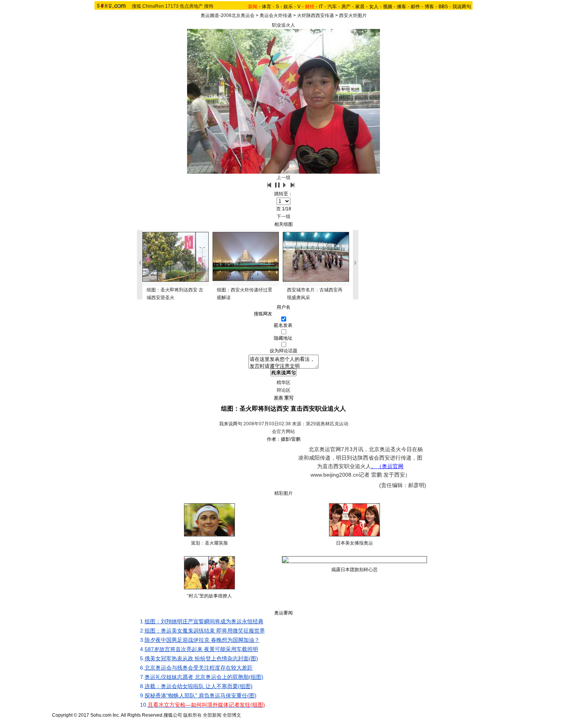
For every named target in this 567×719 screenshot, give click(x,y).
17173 (172, 6)
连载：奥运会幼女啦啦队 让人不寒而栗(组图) (199, 686)
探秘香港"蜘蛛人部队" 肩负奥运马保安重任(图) (200, 695)
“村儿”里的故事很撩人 (209, 596)
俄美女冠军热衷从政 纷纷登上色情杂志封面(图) (201, 658)
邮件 (415, 6)
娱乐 (288, 6)
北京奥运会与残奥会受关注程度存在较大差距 (199, 668)
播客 (401, 6)
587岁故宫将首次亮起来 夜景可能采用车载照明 (201, 649)
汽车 (332, 6)
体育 (266, 6)
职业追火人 (283, 25)
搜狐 (136, 6)
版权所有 (192, 715)
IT (321, 6)
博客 (429, 6)
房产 (346, 6)
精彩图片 (283, 493)
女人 (373, 6)
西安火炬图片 (353, 15)
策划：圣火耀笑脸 (209, 543)
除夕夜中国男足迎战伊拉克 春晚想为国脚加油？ (202, 640)
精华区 (283, 382)
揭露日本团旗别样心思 (354, 569)
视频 (387, 6)
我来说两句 (230, 423)
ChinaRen (153, 6)
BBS (443, 6)
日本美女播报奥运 (354, 543)
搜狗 (208, 6)
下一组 (283, 216)
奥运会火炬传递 (276, 15)
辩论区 (283, 390)
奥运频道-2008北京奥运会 (228, 15)
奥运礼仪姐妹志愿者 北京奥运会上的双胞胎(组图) (204, 677)
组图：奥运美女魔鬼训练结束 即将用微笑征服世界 (205, 631)
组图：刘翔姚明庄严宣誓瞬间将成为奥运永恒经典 (204, 621)
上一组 (283, 177)
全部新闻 (212, 715)
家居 (359, 6)
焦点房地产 (191, 6)
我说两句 (461, 6)
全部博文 (232, 715)
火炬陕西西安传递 (315, 15)
